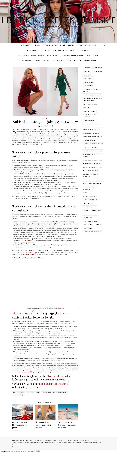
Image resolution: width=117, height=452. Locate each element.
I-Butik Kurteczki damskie (58, 20)
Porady (45, 119)
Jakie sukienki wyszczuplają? (93, 136)
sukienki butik (96, 210)
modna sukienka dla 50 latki (92, 167)
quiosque (86, 192)
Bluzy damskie (27, 60)
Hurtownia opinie (60, 50)
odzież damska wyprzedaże (92, 183)
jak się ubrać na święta (18, 392)
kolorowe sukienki (89, 140)
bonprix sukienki (88, 82)
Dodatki (29, 170)
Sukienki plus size (74, 60)
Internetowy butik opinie (86, 45)
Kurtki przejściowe (50, 45)
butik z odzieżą (88, 85)
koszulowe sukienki (89, 147)
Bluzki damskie (92, 55)
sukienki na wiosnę (89, 214)
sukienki (85, 210)
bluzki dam (98, 71)
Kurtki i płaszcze (25, 45)
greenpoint (87, 107)
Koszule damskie (42, 60)
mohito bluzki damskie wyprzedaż (90, 175)
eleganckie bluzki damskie (92, 95)
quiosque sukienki (89, 196)
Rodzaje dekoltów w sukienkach (31, 55)
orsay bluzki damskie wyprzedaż (90, 188)
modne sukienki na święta (33, 392)
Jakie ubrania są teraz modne (38, 50)
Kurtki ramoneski (67, 45)
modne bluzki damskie (90, 170)
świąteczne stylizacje (18, 395)
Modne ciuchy (22, 313)
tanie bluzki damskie (90, 221)
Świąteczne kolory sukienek (59, 392)
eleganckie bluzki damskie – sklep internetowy (92, 99)
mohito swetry (88, 180)
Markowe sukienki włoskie (92, 163)
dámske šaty (28, 240)
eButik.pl (61, 308)
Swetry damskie (90, 60)
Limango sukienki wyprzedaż (92, 151)
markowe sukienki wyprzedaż (92, 160)
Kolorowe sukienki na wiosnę (93, 143)
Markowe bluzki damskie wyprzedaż (91, 155)
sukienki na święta (46, 392)
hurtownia (17, 226)
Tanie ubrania (87, 228)
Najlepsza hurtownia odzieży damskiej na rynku (65, 55)
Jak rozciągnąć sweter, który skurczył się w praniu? (20, 425)
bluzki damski (87, 78)
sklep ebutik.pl (88, 203)
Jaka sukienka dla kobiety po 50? (93, 125)
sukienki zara (87, 217)
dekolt (23, 347)
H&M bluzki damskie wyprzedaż (89, 116)
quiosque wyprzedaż (90, 199)
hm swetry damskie (89, 120)
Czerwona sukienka (62, 222)
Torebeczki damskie (59, 376)
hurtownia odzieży (28, 372)
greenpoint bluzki (89, 111)
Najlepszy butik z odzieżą (80, 50)
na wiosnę (99, 180)
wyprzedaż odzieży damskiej (92, 231)
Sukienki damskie (58, 60)
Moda (37, 45)
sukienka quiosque (89, 207)
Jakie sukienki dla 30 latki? (92, 129)
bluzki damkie (87, 75)
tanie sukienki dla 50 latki (92, 224)
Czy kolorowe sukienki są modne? (91, 90)
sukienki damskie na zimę (53, 383)
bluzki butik (87, 71)
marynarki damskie (29, 254)
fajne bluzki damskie (90, 104)
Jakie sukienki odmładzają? (92, 133)
